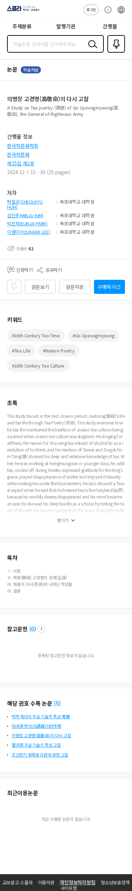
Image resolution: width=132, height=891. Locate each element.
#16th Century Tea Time (36, 335)
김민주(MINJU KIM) (25, 215)
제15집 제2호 (20, 163)
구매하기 (106, 286)
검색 (91, 49)
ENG (121, 13)
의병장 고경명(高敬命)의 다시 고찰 (41, 735)
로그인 (91, 9)
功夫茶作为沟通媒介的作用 (36, 726)
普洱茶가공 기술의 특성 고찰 (36, 745)
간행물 (110, 26)
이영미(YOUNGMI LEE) (28, 232)
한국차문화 (18, 154)
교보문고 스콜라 (17, 882)
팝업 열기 (41, 629)
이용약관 (46, 882)
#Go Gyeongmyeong (94, 335)
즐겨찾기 (114, 52)
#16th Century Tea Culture (38, 365)
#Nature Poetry (58, 350)
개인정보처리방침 (77, 882)
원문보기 (40, 286)
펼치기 (63, 520)
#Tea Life (21, 350)
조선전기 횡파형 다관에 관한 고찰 (40, 755)
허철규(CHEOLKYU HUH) (25, 204)
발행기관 (66, 26)
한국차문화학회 (22, 145)
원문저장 (75, 286)
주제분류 (22, 26)
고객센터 (106, 13)
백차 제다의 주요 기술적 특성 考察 (41, 716)
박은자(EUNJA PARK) (27, 223)
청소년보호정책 (115, 882)
